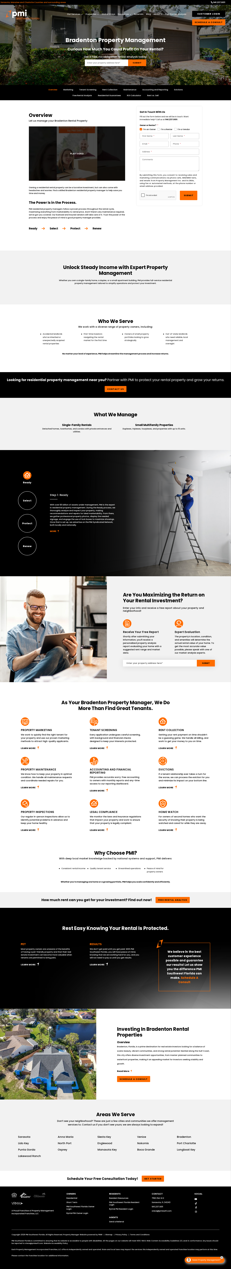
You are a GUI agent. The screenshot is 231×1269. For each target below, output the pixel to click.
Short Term (71, 1202)
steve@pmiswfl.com (162, 1211)
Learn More (28, 748)
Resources (123, 14)
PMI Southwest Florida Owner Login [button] (80, 1207)
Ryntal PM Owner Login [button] (77, 1213)
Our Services (73, 14)
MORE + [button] (83, 531)
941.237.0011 (219, 2)
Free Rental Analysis (175, 14)
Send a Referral (116, 1221)
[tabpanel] (83, 513)
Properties (91, 14)
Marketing (68, 89)
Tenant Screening (87, 89)
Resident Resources (118, 1198)
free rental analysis (172, 899)
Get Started (153, 1178)
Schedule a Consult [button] (209, 22)
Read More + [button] (163, 1071)
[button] (195, 1199)
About (157, 14)
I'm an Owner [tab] (149, 129)
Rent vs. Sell (153, 95)
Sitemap (108, 1234)
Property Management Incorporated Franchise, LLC (33, 1212)
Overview (52, 89)
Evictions (178, 89)
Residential (71, 1198)
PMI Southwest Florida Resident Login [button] (124, 1203)
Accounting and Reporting (155, 89)
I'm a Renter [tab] (166, 129)
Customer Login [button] (208, 13)
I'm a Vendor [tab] (184, 129)
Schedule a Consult (134, 1079)
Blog (148, 14)
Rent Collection (109, 89)
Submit (137, 62)
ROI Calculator (134, 95)
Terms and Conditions (140, 1234)
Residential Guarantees (109, 95)
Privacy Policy (121, 1234)
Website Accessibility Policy (56, 1243)
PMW (100, 1234)
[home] (22, 14)
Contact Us (115, 389)
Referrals (139, 14)
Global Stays (108, 14)
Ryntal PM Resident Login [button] (121, 1209)
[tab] (27, 478)
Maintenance (129, 89)
